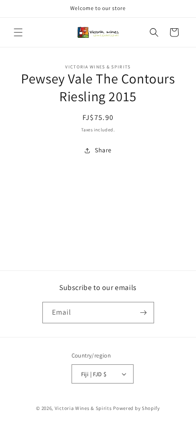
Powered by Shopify (136, 408)
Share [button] (103, 150)
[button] (18, 32)
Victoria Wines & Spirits (83, 408)
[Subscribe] (144, 312)
